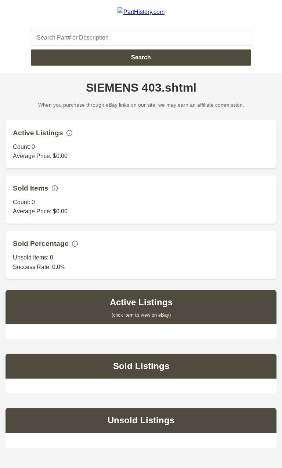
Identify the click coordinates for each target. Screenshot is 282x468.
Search (141, 57)
